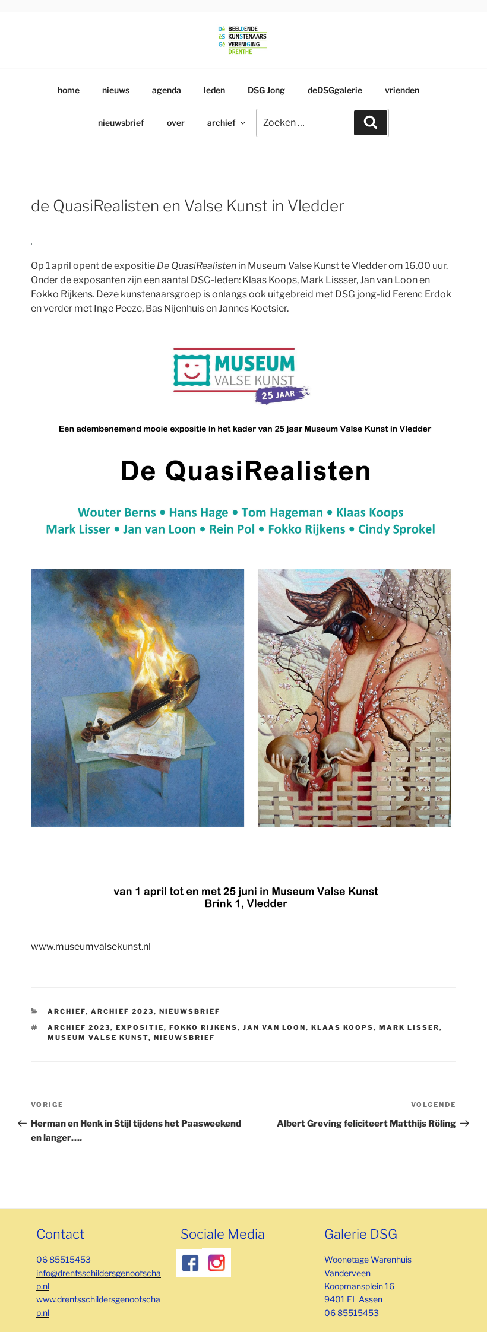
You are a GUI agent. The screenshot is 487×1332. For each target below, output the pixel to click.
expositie (140, 1027)
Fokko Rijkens (203, 1027)
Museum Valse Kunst (98, 1037)
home (69, 90)
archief (221, 123)
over (176, 123)
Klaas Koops (342, 1027)
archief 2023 (122, 1011)
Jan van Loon (274, 1027)
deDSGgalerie (335, 90)
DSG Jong (266, 90)
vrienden (402, 90)
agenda (166, 90)
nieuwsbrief (121, 123)
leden (214, 90)
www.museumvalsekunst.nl (91, 946)
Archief (67, 1011)
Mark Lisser (409, 1027)
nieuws (115, 90)
